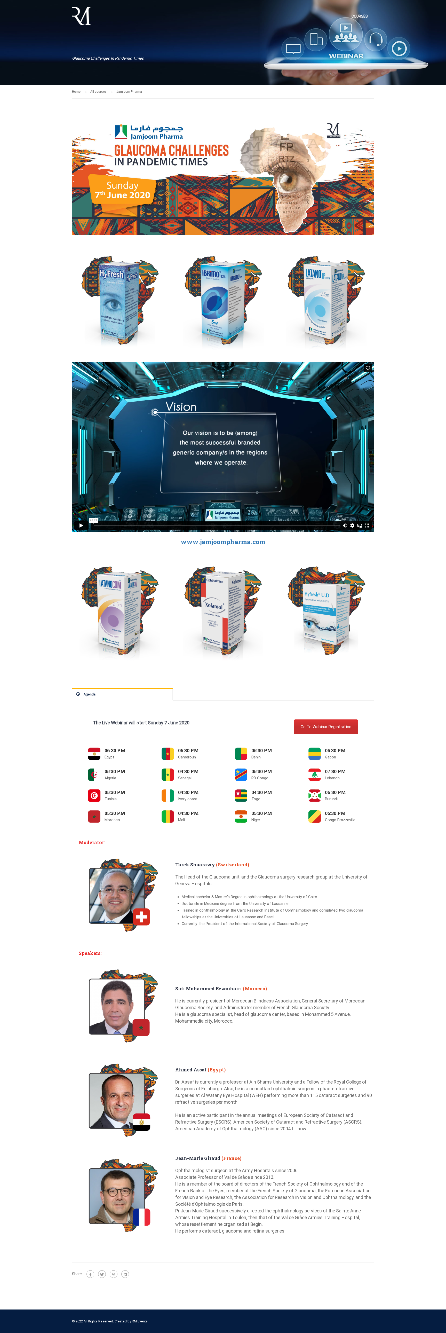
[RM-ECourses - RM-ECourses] (81, 18)
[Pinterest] (113, 1274)
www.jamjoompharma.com (223, 542)
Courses (360, 16)
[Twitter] (102, 1274)
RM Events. (140, 1321)
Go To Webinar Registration (326, 726)
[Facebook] (90, 1274)
